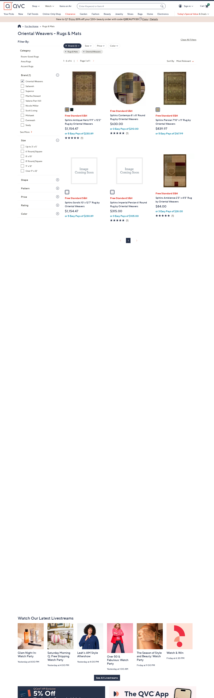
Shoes (130, 14)
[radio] (67, 109)
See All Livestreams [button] (107, 677)
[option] (107, 19)
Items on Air (65, 6)
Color (24, 213)
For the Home (31, 26)
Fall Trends (32, 14)
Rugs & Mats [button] (72, 51)
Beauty (107, 14)
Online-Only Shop (52, 14)
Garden (83, 14)
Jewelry (119, 14)
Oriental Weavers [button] (93, 51)
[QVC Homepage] (19, 26)
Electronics (163, 14)
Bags (140, 14)
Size (23, 140)
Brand (26, 75)
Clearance (70, 14)
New (20, 14)
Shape (24, 179)
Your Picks (9, 14)
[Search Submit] (162, 6)
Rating (24, 205)
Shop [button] (34, 6)
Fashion (95, 14)
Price (24, 196)
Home (150, 14)
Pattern (25, 188)
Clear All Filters (188, 39)
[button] (181, 6)
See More (25, 132)
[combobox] (118, 6)
